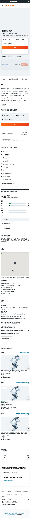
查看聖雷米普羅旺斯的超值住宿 (22, 383)
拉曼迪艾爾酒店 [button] (4, 402)
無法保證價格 (19, 495)
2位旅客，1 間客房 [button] (8, 43)
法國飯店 (22, 512)
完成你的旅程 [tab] (6, 472)
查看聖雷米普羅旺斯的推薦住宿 (22, 414)
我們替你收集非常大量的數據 (9, 502)
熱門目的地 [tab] (14, 472)
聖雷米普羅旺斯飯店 (8, 481)
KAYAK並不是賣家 (6, 499)
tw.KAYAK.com (6, 512)
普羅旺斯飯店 (21, 513)
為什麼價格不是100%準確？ (9, 504)
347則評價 (14, 33)
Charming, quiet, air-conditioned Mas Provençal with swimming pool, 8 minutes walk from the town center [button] (14, 371)
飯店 (12, 512)
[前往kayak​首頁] (9, 5)
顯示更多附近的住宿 (24, 352)
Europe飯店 (17, 512)
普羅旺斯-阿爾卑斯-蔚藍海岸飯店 (10, 513)
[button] (28, 1)
